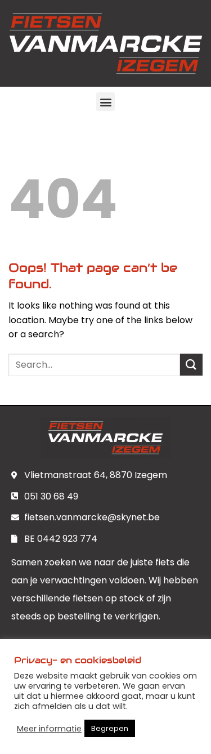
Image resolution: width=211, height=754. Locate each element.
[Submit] (191, 365)
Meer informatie (49, 729)
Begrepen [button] (109, 728)
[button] (105, 101)
